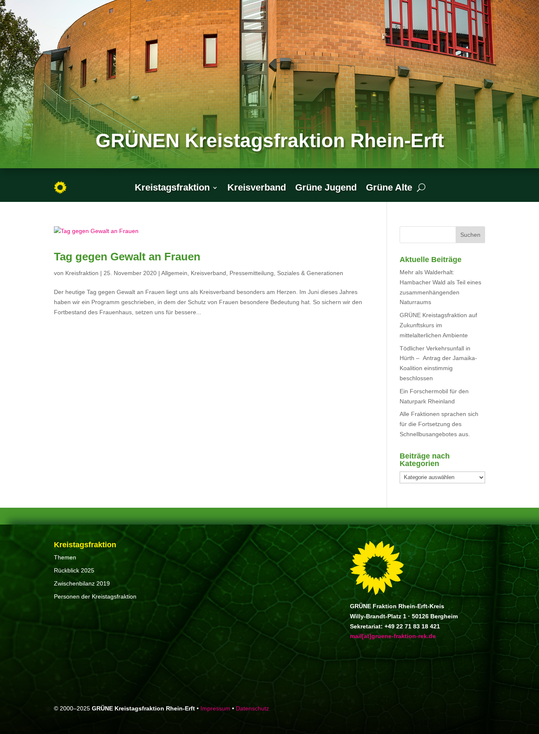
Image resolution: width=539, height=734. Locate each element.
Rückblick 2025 (74, 570)
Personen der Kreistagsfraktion (95, 596)
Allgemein (174, 273)
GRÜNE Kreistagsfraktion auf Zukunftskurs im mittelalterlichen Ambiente (438, 325)
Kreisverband (256, 187)
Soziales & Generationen (310, 273)
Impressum (215, 708)
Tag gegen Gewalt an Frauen (127, 256)
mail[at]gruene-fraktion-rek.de (393, 636)
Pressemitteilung (251, 273)
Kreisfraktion (82, 273)
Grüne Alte (389, 187)
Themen (65, 557)
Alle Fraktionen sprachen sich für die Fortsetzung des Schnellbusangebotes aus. (439, 424)
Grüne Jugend (326, 187)
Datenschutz (252, 708)
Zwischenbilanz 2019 (82, 583)
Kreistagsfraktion (172, 187)
